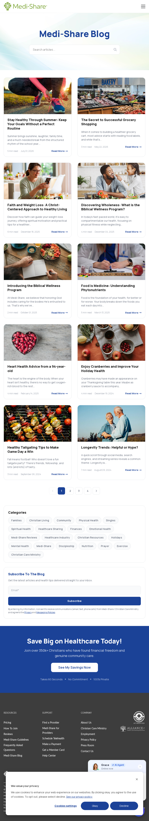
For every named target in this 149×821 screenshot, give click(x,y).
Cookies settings (66, 806)
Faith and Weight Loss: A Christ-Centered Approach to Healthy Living (37, 207)
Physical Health (88, 520)
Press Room (87, 745)
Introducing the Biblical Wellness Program (33, 287)
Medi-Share (44, 546)
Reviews (8, 734)
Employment (88, 734)
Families (16, 520)
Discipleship (66, 546)
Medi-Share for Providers (50, 730)
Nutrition (87, 546)
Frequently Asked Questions (13, 747)
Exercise (122, 546)
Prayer (105, 546)
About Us (86, 722)
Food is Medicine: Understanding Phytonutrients (108, 287)
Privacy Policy (88, 740)
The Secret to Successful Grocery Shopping (108, 122)
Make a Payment (51, 744)
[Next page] (96, 491)
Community (64, 520)
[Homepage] (25, 6)
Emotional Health (100, 529)
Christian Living (39, 520)
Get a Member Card (53, 750)
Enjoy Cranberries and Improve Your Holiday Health (110, 368)
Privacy (28, 612)
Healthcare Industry (57, 537)
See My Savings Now (74, 667)
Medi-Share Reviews (24, 537)
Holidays (116, 537)
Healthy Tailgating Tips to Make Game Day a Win (33, 449)
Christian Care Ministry (26, 554)
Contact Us (87, 751)
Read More (58, 151)
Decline (124, 806)
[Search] (115, 49)
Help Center (49, 755)
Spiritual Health (21, 529)
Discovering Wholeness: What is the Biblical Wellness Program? (110, 207)
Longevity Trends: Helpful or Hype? (109, 447)
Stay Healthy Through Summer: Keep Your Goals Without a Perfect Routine (37, 124)
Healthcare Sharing (50, 529)
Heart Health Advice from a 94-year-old (36, 368)
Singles (110, 520)
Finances (76, 529)
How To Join (11, 728)
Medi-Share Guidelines (16, 740)
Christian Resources (91, 537)
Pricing (7, 722)
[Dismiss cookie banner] (137, 779)
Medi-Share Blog (13, 755)
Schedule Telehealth (53, 738)
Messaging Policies (45, 612)
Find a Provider (50, 722)
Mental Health (20, 546)
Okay (95, 806)
